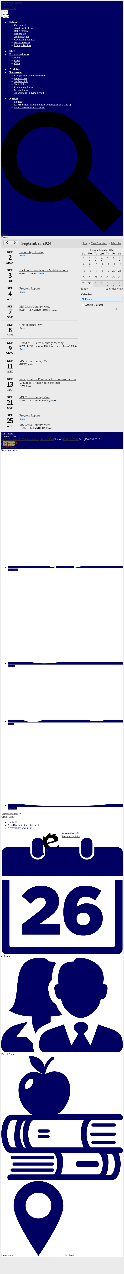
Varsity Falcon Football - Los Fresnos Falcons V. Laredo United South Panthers (47, 380)
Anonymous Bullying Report (29, 93)
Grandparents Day (30, 324)
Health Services (22, 42)
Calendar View (114, 288)
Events (88, 299)
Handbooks (20, 33)
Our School (20, 25)
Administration (21, 36)
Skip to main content (11, 2)
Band (17, 57)
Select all (118, 309)
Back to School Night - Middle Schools (43, 270)
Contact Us (13, 822)
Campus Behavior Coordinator (30, 75)
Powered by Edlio (71, 836)
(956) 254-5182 (70, 439)
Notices (18, 101)
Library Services (22, 45)
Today (84, 288)
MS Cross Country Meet (34, 306)
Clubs (17, 63)
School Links (21, 90)
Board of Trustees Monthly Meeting (41, 343)
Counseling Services (24, 39)
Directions (68, 1255)
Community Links (23, 87)
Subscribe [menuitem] (116, 243)
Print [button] (85, 243)
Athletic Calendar (94, 304)
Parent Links (20, 78)
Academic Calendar (24, 28)
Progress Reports (29, 288)
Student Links (21, 81)
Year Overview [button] (99, 243)
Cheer (17, 60)
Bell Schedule (21, 31)
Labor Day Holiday (31, 252)
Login (51, 835)
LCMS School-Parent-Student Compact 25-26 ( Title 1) (42, 104)
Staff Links (20, 84)
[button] (13, 22)
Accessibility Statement (19, 828)
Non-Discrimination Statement (29, 107)
